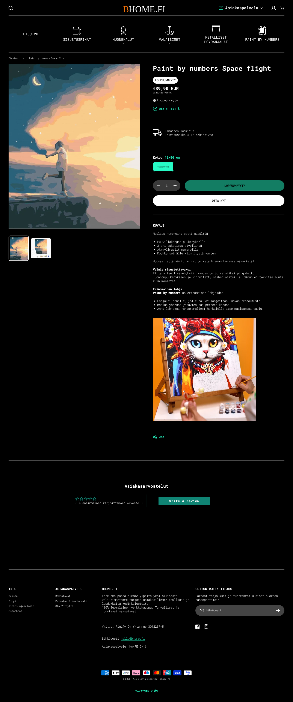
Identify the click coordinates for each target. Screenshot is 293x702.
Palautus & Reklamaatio (71, 601)
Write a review (184, 501)
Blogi (12, 601)
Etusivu (13, 58)
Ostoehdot (15, 611)
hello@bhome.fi (133, 638)
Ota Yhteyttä (64, 606)
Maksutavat (62, 596)
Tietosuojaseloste (21, 606)
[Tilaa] (279, 610)
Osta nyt (219, 200)
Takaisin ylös (146, 691)
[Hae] (10, 8)
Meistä (13, 596)
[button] (218, 437)
